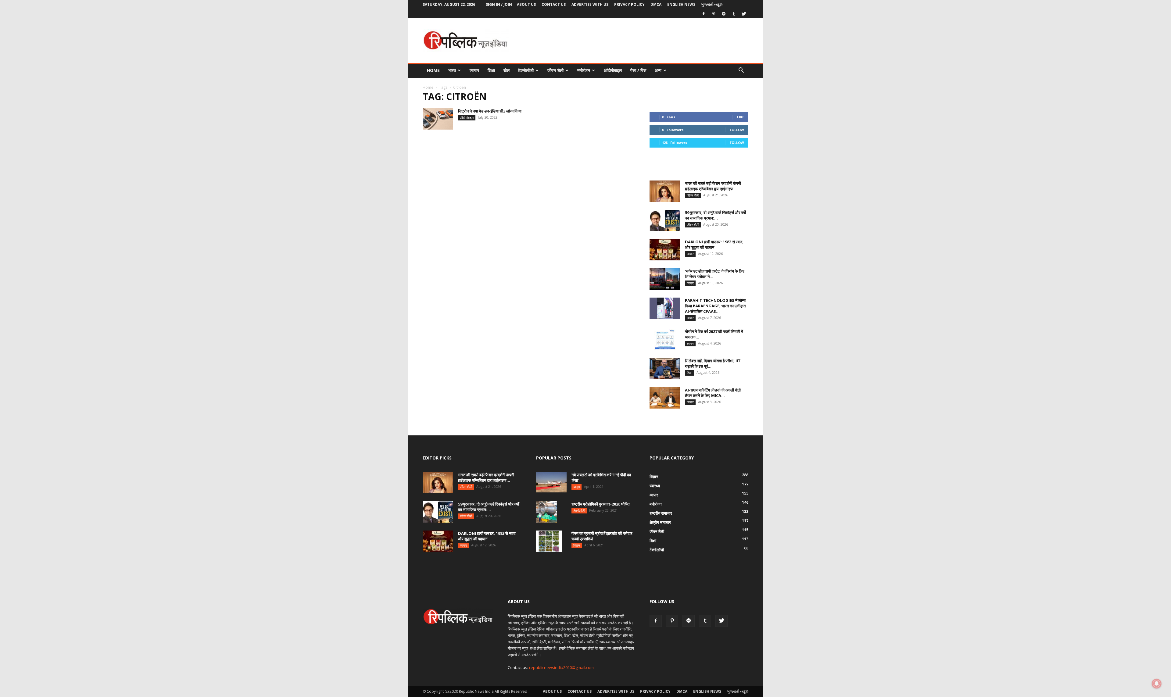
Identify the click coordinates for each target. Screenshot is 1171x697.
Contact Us (554, 4)
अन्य (658, 70)
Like (740, 117)
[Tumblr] (733, 13)
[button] (741, 71)
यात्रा (576, 486)
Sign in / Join (499, 4)
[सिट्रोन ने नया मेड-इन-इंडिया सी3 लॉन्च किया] (438, 119)
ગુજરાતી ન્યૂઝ (711, 4)
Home (433, 70)
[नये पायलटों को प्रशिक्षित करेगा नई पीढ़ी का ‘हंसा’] (551, 482)
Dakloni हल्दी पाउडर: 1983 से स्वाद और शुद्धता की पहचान (714, 244)
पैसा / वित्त (638, 70)
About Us (526, 4)
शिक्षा (491, 70)
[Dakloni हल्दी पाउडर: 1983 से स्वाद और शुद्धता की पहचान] (665, 249)
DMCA (655, 4)
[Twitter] (743, 13)
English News (681, 4)
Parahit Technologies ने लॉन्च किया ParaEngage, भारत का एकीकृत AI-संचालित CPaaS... (715, 306)
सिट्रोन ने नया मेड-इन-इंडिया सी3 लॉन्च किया (489, 111)
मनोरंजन (583, 70)
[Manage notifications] (1157, 683)
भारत (452, 70)
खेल (506, 70)
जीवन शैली (555, 70)
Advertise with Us (589, 4)
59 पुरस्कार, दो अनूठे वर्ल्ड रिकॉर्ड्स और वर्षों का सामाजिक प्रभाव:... (715, 215)
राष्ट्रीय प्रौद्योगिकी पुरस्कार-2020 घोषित (600, 504)
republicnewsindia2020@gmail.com (561, 667)
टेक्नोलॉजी (526, 70)
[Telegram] (723, 13)
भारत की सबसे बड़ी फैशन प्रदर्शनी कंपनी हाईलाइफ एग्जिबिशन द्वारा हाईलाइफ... (713, 186)
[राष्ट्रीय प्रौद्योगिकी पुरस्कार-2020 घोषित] (546, 512)
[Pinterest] (713, 13)
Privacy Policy (629, 4)
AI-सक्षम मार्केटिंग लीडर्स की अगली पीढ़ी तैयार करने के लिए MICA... (713, 392)
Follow (737, 129)
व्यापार (474, 70)
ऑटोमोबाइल (613, 70)
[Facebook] (703, 13)
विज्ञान (576, 545)
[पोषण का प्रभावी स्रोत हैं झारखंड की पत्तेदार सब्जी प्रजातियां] (549, 541)
